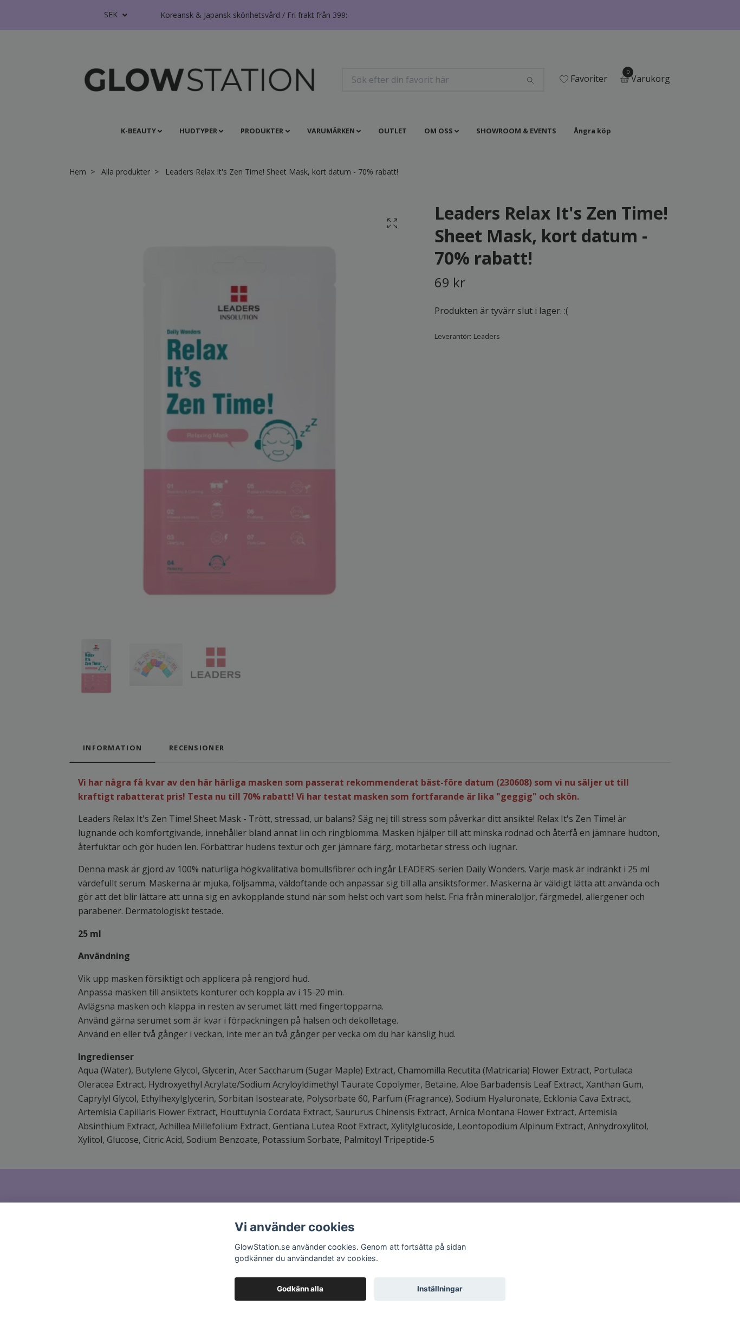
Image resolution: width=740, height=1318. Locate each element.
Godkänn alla (300, 1288)
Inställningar (440, 1288)
